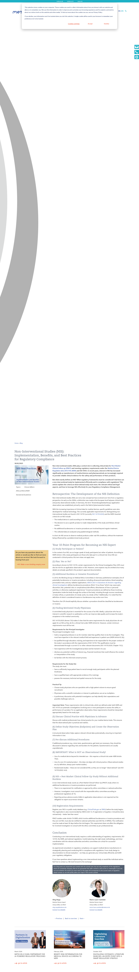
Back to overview (71, 918)
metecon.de (60, 1)
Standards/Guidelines (23, 495)
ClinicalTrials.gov (93, 809)
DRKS (104, 809)
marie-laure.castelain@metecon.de (100, 907)
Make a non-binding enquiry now (33, 564)
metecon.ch (70, 1)
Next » (82, 918)
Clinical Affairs (29, 487)
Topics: (18, 487)
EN (122, 11)
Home (16, 443)
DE (119, 11)
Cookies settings (74, 24)
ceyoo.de (80, 1)
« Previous (58, 918)
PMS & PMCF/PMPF (23, 491)
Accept (90, 24)
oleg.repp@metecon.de (59, 907)
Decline (106, 24)
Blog (21, 443)
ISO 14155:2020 (98, 514)
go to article (22, 963)
